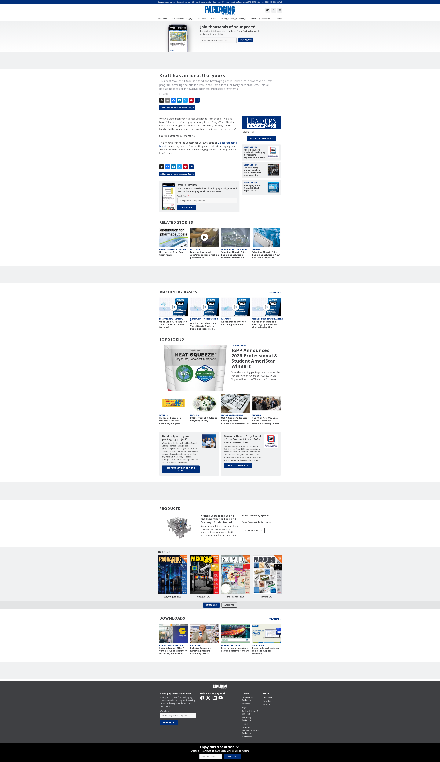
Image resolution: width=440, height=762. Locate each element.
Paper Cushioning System (255, 515)
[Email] (167, 100)
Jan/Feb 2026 (267, 597)
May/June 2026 (204, 597)
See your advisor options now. (181, 469)
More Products (253, 530)
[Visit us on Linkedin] (215, 697)
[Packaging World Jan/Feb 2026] (267, 574)
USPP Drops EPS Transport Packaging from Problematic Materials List (235, 421)
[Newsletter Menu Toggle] (267, 10)
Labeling (256, 249)
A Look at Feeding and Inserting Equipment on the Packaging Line (264, 324)
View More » (275, 293)
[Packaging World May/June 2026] (204, 574)
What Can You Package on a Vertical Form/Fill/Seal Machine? (173, 324)
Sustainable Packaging (232, 415)
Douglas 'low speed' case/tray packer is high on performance (204, 255)
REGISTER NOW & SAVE (238, 465)
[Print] (161, 100)
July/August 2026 (172, 597)
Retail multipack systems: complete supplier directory (265, 651)
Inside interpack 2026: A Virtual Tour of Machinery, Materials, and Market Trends (173, 651)
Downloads (195, 645)
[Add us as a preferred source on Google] (197, 100)
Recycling (194, 415)
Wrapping (163, 415)
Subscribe (211, 605)
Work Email (183, 196)
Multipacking (258, 645)
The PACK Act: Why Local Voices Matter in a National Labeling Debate (265, 421)
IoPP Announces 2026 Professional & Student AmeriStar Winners (254, 358)
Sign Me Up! (246, 40)
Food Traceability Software (256, 522)
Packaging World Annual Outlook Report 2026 (252, 188)
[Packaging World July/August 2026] (172, 574)
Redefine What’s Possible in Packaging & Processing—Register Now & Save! (254, 154)
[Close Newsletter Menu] (280, 25)
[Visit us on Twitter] (208, 697)
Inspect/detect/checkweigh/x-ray (204, 320)
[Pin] (191, 100)
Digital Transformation (171, 645)
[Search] (273, 10)
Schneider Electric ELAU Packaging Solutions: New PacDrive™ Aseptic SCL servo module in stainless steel (266, 255)
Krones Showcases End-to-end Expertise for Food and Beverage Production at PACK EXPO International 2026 (218, 519)
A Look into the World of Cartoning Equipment (234, 323)
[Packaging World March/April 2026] (235, 574)
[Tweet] (185, 100)
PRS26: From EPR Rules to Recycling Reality (203, 419)
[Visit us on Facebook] (202, 697)
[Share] (173, 100)
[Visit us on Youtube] (221, 697)
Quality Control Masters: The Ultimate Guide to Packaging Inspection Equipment (203, 326)
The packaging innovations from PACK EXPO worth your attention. (252, 171)
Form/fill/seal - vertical (171, 319)
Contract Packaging (231, 645)
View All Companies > (261, 138)
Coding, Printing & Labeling (172, 249)
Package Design (238, 345)
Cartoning (195, 249)
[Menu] (279, 10)
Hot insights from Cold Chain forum (171, 253)
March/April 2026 (235, 597)
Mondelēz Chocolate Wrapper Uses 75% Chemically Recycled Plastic (170, 421)
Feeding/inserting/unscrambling (267, 319)
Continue (232, 756)
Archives (229, 605)
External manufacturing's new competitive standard (235, 649)
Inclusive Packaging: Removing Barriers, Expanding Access (201, 651)
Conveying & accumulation (234, 249)
